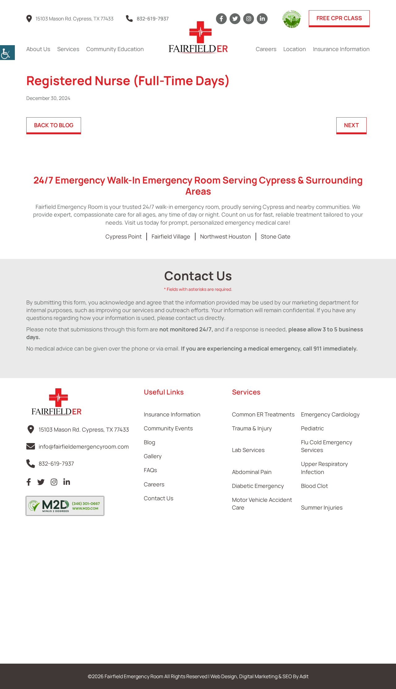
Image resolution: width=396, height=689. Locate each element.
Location (294, 49)
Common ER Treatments (263, 414)
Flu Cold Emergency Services (326, 446)
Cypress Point (123, 236)
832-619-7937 (153, 18)
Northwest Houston (225, 236)
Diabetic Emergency (258, 485)
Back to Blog (53, 125)
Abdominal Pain (252, 472)
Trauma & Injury (252, 428)
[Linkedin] (262, 18)
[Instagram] (248, 18)
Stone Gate (276, 236)
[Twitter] (235, 18)
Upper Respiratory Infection (324, 467)
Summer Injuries (321, 507)
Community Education (115, 49)
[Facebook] (221, 18)
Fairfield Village (171, 236)
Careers (266, 49)
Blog (149, 442)
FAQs (150, 470)
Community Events (168, 428)
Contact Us (158, 498)
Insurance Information (341, 49)
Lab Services (248, 450)
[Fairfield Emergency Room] (198, 37)
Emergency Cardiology (330, 414)
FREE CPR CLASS (339, 18)
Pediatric (312, 428)
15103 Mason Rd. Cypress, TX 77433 (75, 18)
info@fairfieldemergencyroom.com (84, 446)
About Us (38, 49)
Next (351, 125)
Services (68, 49)
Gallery (153, 456)
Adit (303, 676)
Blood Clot (314, 485)
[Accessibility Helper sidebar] (7, 52)
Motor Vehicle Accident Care (262, 503)
